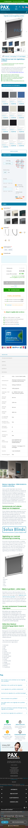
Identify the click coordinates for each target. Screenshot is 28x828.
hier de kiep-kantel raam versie (17, 72)
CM (8, 172)
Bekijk (17, 324)
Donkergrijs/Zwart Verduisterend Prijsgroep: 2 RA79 (6, 100)
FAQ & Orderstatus (4, 3)
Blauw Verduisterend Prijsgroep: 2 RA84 (21, 100)
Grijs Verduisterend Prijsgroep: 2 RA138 (5, 128)
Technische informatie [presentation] (7, 358)
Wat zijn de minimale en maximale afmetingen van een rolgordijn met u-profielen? (14, 708)
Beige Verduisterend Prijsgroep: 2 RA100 (13, 114)
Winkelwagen (22, 6)
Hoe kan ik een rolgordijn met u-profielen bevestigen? (13, 693)
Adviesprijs (9, 268)
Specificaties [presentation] (4, 354)
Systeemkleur (7, 208)
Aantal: (12, 286)
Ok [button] (4, 822)
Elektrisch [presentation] (4, 368)
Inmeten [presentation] (3, 361)
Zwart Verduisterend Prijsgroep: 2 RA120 (21, 114)
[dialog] (14, 817)
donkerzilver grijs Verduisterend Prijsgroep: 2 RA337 (5, 142)
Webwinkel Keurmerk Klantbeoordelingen (12, 785)
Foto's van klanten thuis (22, 3)
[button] (14, 825)
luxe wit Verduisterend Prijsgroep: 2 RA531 (13, 142)
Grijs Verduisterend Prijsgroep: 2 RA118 (21, 142)
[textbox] (12, 12)
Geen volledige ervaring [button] (18, 822)
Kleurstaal (5, 103)
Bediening (6, 227)
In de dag (8, 160)
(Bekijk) (22, 1)
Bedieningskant (7, 247)
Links (6, 249)
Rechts (10, 249)
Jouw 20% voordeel (12, 274)
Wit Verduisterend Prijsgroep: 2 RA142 (21, 128)
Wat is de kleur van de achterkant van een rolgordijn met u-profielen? (13, 680)
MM (5, 172)
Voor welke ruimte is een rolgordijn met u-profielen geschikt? (13, 703)
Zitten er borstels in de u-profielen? (9, 698)
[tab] (14, 354)
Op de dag (8, 163)
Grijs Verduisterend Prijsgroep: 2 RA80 (13, 100)
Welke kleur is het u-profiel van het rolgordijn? (11, 685)
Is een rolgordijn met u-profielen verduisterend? (12, 689)
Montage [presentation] (4, 365)
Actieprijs (9, 271)
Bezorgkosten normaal (18, 276)
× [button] (26, 807)
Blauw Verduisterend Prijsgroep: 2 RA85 (5, 114)
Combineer (9, 305)
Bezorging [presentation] (4, 372)
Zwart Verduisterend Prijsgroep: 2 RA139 (13, 128)
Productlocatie (7, 253)
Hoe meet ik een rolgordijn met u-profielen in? (12, 713)
